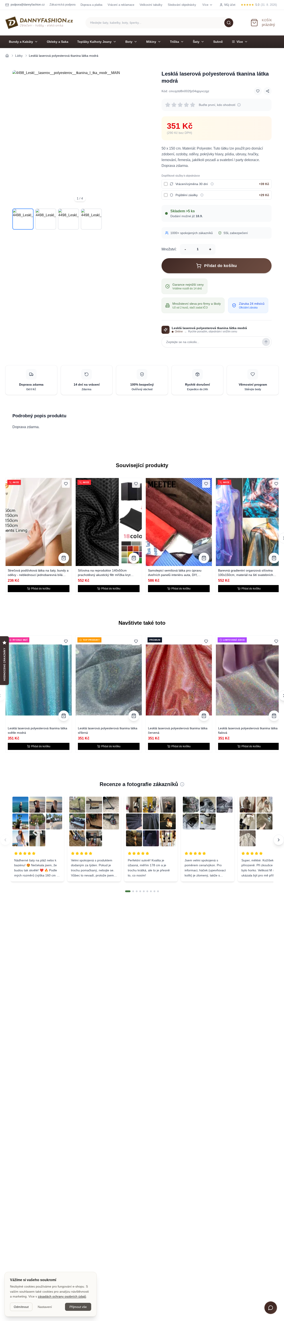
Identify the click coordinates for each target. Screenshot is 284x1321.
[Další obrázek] (141, 137)
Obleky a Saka (57, 41)
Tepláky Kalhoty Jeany (94, 41)
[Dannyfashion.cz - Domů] (39, 22)
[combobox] (160, 22)
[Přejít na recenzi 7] (151, 891)
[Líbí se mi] (258, 91)
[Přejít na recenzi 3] (137, 891)
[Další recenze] (278, 840)
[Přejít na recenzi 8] (154, 891)
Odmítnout (21, 1307)
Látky (19, 55)
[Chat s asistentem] (270, 1307)
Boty (128, 41)
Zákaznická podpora (62, 4)
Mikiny (151, 41)
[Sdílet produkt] (268, 91)
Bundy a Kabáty (21, 41)
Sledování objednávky (182, 4)
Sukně (218, 41)
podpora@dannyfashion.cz (28, 4)
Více (240, 41)
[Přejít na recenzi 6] (147, 891)
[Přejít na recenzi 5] (144, 891)
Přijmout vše (78, 1307)
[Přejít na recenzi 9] (158, 891)
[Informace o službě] (212, 184)
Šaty (196, 41)
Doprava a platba (91, 4)
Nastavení (45, 1307)
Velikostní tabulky (151, 4)
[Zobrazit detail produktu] (63, 558)
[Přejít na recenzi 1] (127, 891)
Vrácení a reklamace (121, 4)
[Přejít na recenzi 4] (140, 891)
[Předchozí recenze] (5, 840)
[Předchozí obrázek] (18, 137)
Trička (174, 41)
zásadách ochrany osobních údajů (62, 1296)
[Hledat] (228, 22)
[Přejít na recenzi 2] (133, 891)
